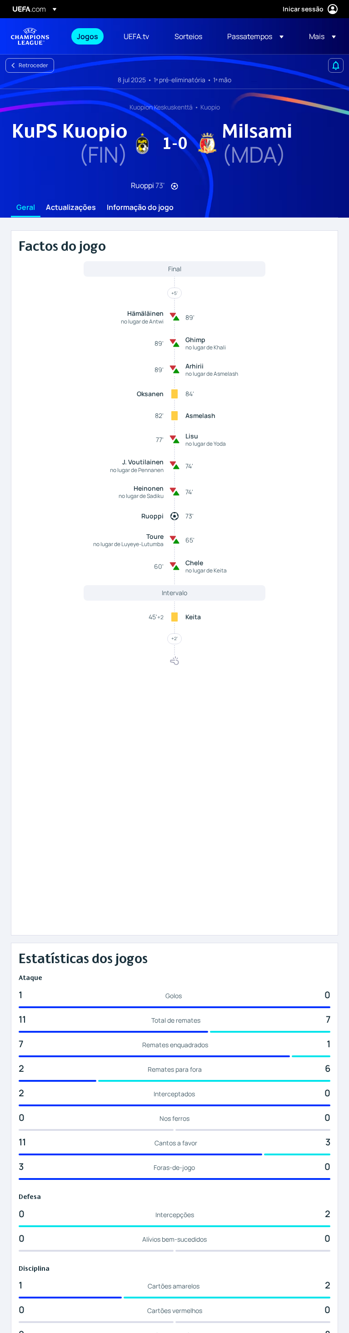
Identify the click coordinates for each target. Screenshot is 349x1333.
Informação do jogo (140, 208)
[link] (87, 36)
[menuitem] (89, 36)
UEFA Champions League (30, 36)
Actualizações (71, 208)
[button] (255, 36)
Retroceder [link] (33, 65)
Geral (25, 208)
